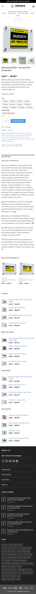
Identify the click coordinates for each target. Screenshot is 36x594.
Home (4, 13)
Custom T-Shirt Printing (25, 554)
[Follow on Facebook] (3, 461)
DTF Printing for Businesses (19, 560)
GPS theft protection (11, 137)
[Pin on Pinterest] (17, 145)
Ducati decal (18, 135)
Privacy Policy (6, 474)
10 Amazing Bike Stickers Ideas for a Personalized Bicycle (19, 523)
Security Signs (23, 13)
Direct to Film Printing (24, 557)
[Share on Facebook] (6, 145)
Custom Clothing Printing (9, 548)
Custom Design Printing (24, 548)
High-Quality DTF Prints (25, 570)
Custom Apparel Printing (15, 545)
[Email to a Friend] (13, 145)
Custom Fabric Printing (8, 551)
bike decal (18, 133)
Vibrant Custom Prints (8, 579)
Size (3, 98)
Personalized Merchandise (9, 573)
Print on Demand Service (25, 573)
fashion (19, 566)
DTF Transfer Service (27, 563)
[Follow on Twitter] (10, 461)
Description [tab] (5, 156)
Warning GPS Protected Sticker (8, 280)
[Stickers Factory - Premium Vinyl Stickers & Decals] (18, 6)
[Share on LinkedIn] (20, 145)
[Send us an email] (13, 461)
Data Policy (5, 479)
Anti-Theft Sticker (9, 133)
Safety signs (12, 13)
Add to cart (18, 121)
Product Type (6, 110)
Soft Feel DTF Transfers (9, 576)
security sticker (26, 139)
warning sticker (9, 141)
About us (4, 485)
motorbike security (23, 137)
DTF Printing (5, 560)
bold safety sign (10, 135)
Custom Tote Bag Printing (9, 557)
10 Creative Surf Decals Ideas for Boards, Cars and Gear (18, 515)
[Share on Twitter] (10, 145)
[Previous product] (19, 19)
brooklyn (4, 545)
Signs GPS (10, 130)
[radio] (5, 101)
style (18, 576)
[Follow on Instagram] (6, 461)
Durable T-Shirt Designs (8, 566)
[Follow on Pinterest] (17, 461)
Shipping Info (5, 469)
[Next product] (16, 19)
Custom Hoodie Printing (23, 551)
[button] (2, 6)
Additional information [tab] (10, 160)
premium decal (17, 139)
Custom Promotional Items (9, 554)
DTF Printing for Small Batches (10, 563)
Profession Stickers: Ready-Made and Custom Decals (20, 531)
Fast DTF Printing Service (9, 570)
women (18, 579)
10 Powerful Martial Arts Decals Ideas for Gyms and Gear (20, 507)
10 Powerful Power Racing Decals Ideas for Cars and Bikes (19, 499)
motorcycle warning (6, 139)
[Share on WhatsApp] (3, 145)
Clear (3, 115)
